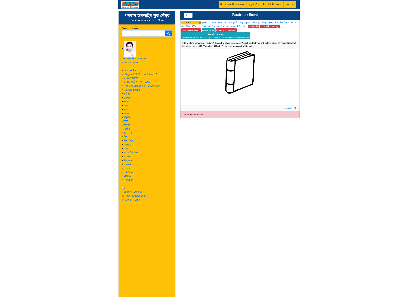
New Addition (131, 152)
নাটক (126, 113)
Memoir (128, 176)
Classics (129, 164)
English (288, 108)
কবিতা (127, 93)
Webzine (290, 4)
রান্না (126, 148)
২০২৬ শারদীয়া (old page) (137, 82)
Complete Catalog (191, 22)
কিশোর (127, 144)
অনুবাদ (127, 117)
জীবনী (127, 125)
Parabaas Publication (232, 4)
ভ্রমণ (126, 109)
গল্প (126, 105)
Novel (127, 156)
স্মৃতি (126, 121)
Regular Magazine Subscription (142, 86)
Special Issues (132, 90)
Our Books (130, 70)
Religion (128, 180)
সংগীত (127, 129)
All (295, 108)
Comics (128, 168)
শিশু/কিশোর (130, 140)
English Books (271, 4)
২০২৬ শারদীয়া (131, 78)
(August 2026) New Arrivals (139, 74)
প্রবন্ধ (126, 101)
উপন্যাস (127, 97)
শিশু (126, 137)
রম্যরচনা (128, 133)
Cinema (128, 172)
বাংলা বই (253, 4)
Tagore (128, 160)
